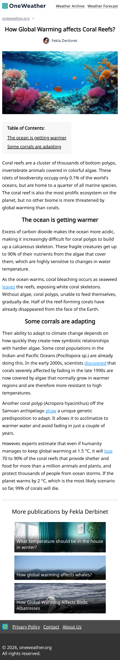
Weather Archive (70, 6)
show (51, 411)
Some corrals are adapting (34, 147)
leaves (8, 287)
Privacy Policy (26, 627)
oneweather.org (16, 18)
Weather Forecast (103, 6)
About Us (72, 627)
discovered (95, 363)
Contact (51, 627)
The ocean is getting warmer (36, 138)
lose (108, 451)
